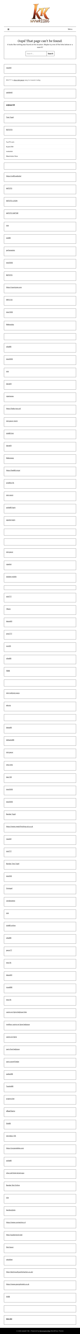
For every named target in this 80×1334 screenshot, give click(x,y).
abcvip (8, 705)
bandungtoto (10, 1210)
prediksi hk (10, 483)
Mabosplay (10, 324)
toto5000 (9, 263)
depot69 (9, 621)
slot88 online (11, 925)
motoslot (9, 151)
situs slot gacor (19, 80)
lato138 (9, 777)
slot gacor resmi (12, 421)
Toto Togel (10, 117)
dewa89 (9, 727)
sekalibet (9, 1259)
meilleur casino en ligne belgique (18, 1024)
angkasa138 (10, 105)
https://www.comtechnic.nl (16, 1222)
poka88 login (11, 507)
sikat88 (8, 347)
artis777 (9, 634)
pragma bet (10, 1099)
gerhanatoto (10, 250)
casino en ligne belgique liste (16, 1012)
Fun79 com (10, 142)
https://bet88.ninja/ (13, 470)
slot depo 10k (11, 1136)
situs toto (9, 765)
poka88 (9, 1160)
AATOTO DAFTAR (12, 213)
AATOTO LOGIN (11, 201)
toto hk (8, 963)
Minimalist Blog (45, 1331)
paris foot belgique (13, 1049)
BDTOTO (9, 130)
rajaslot (8, 564)
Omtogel (9, 888)
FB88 (8, 671)
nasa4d (8, 68)
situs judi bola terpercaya (15, 1173)
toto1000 (9, 312)
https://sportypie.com (14, 287)
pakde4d (9, 92)
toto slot (9, 1319)
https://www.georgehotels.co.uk (17, 1284)
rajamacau (10, 396)
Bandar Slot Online (13, 1185)
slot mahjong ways (13, 693)
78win (8, 609)
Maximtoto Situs (12, 156)
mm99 (8, 646)
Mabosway (10, 458)
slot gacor (9, 552)
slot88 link (10, 433)
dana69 (9, 384)
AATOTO (9, 188)
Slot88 (8, 1123)
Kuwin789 (9, 147)
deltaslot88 (10, 740)
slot (7, 225)
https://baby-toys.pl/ (13, 408)
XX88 (8, 1296)
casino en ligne (11, 1037)
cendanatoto (10, 901)
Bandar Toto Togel (12, 864)
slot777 (9, 596)
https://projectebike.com (15, 1148)
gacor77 (9, 950)
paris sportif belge (12, 1061)
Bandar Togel (11, 814)
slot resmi (9, 495)
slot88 (8, 238)
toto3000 (9, 359)
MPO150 (9, 300)
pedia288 (9, 1074)
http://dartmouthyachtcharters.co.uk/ (19, 1272)
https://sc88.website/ (13, 176)
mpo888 (9, 987)
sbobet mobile (11, 577)
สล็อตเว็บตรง (10, 1111)
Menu (70, 29)
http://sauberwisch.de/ (14, 1235)
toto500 (9, 876)
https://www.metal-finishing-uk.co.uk (19, 826)
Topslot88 (9, 1086)
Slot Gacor (10, 1247)
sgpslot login (10, 520)
